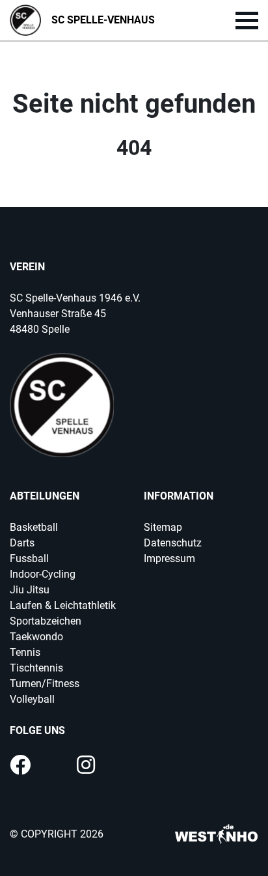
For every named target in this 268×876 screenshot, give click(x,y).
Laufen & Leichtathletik (63, 605)
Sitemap (163, 527)
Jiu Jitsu (29, 590)
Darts (22, 543)
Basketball (34, 527)
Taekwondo (36, 636)
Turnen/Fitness (44, 683)
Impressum (169, 558)
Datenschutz (173, 543)
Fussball (29, 558)
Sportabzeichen (45, 621)
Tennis (25, 652)
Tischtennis (36, 668)
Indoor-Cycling (42, 574)
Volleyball (32, 699)
